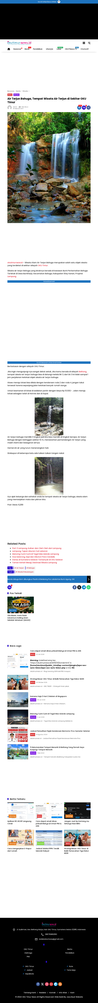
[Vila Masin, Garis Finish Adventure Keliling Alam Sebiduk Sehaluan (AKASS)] (20, 605)
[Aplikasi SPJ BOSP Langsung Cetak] (20, 810)
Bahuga (31, 568)
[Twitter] (79, 587)
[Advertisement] (49, 21)
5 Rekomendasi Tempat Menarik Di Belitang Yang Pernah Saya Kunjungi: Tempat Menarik (57, 748)
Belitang (82, 371)
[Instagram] (47, 984)
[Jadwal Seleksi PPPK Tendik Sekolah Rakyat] (49, 838)
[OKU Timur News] (19, 43)
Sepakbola (29, 974)
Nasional (41, 843)
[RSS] (60, 984)
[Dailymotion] (56, 984)
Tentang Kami (30, 992)
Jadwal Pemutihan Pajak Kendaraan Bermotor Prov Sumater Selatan (60, 731)
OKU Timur (43, 265)
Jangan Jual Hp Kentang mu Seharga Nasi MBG (76, 822)
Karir (72, 992)
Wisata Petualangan (25, 572)
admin (15, 107)
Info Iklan (63, 992)
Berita (10, 95)
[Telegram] (84, 587)
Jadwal (29, 970)
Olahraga (28, 953)
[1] (84, 108)
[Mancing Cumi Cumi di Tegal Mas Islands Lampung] (17, 717)
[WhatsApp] (89, 587)
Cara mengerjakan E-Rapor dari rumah (19, 849)
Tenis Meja (71, 970)
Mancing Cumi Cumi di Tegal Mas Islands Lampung (52, 714)
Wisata (16, 95)
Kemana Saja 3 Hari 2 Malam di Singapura (48, 696)
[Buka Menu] (83, 43)
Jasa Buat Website (74, 997)
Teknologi (12, 816)
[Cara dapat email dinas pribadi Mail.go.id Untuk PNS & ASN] (17, 660)
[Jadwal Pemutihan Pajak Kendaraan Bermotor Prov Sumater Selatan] (17, 734)
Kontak (52, 992)
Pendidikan (69, 953)
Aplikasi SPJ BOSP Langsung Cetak (19, 822)
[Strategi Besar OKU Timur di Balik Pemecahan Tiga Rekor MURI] (17, 682)
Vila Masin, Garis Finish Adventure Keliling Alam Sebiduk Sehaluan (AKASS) (18, 617)
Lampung (11, 276)
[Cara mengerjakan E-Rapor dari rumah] (20, 838)
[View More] (49, 859)
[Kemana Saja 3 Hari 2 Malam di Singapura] (17, 699)
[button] (89, 43)
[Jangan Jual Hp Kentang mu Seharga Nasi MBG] (77, 810)
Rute (71, 966)
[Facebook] (75, 587)
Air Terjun (20, 568)
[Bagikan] (89, 108)
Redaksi (42, 992)
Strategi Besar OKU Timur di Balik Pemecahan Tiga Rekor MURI (57, 679)
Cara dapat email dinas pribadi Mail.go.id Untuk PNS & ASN (55, 651)
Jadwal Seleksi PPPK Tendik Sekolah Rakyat (47, 849)
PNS (28, 956)
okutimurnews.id (15, 262)
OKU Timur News (29, 997)
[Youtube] (51, 984)
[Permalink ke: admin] (10, 107)
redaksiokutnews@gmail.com (51, 939)
